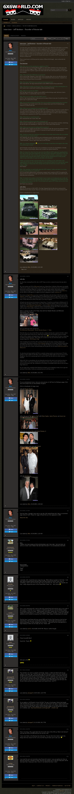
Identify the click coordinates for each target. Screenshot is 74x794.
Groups (28, 20)
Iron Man (31, 431)
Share (11, 62)
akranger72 (10, 677)
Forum (9, 25)
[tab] (6, 35)
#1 (67, 43)
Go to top (67, 785)
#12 (67, 756)
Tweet (11, 64)
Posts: (9, 59)
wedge (10, 763)
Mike (29, 267)
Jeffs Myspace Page (34, 339)
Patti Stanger (30, 306)
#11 (67, 729)
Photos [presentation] (23, 35)
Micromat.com (58, 292)
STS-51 (64, 290)
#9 (67, 670)
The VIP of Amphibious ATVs (29, 25)
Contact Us (40, 785)
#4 (67, 510)
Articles (20, 20)
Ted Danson (28, 476)
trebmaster (10, 547)
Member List (7, 23)
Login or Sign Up (66, 1)
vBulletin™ (62, 790)
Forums (5, 20)
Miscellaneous (16, 25)
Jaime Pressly (53, 416)
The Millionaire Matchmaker (34, 305)
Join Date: (7, 58)
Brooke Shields (29, 389)
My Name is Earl (34, 416)
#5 (67, 540)
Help (33, 785)
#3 (67, 379)
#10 (67, 699)
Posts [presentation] (6, 35)
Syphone (22, 296)
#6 (67, 577)
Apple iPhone (30, 295)
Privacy (48, 785)
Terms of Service (57, 785)
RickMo (10, 584)
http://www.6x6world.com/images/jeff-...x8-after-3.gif (44, 707)
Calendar (14, 23)
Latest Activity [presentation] (14, 35)
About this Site (24, 517)
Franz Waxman (41, 343)
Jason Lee (62, 416)
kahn (10, 642)
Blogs (13, 20)
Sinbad (39, 446)
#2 (67, 276)
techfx (10, 613)
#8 (67, 635)
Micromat (36, 286)
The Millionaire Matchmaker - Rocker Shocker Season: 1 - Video (36, 330)
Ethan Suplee (45, 416)
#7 (67, 606)
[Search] (69, 10)
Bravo (49, 305)
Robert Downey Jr (41, 431)
